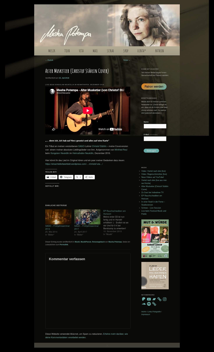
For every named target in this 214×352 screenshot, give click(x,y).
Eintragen (151, 150)
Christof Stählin (99, 146)
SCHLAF (110, 50)
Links (150, 311)
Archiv (143, 311)
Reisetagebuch (98, 242)
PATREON (159, 50)
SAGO (81, 146)
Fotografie (157, 311)
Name (146, 121)
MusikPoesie (86, 242)
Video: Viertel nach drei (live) (153, 171)
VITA (81, 50)
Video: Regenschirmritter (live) (154, 174)
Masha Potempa (115, 242)
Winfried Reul (121, 149)
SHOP (125, 50)
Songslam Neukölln (60, 153)
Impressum (145, 314)
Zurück (49, 60)
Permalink (64, 245)
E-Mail (151, 134)
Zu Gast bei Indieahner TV (152, 192)
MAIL (95, 50)
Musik (77, 242)
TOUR (67, 50)
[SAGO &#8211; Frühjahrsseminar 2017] (87, 216)
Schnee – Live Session (151, 208)
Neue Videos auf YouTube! (152, 177)
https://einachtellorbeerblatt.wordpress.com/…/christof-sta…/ (74, 163)
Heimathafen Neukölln (82, 153)
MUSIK (51, 50)
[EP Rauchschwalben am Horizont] (117, 222)
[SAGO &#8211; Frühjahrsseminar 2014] (58, 216)
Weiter (126, 60)
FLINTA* (141, 50)
